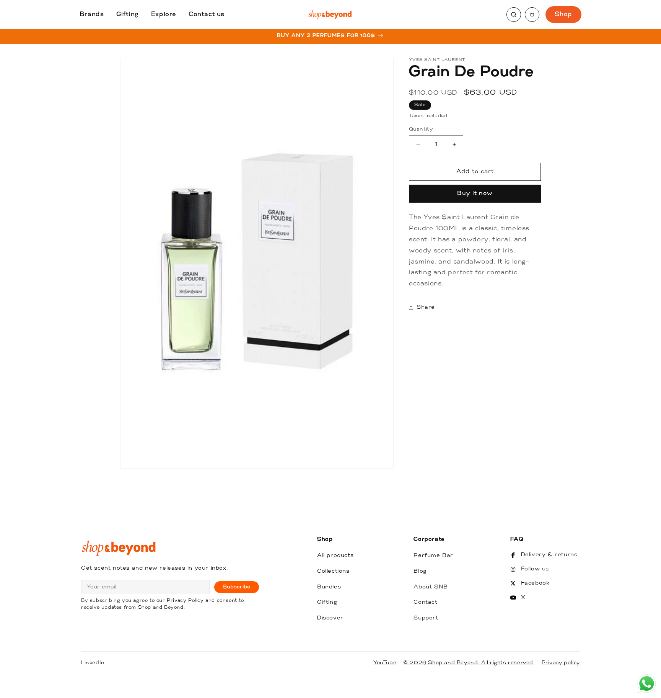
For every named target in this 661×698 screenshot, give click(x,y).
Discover (330, 618)
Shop (563, 14)
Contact (425, 602)
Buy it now (475, 194)
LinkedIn (93, 662)
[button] (532, 14)
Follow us (535, 569)
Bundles (329, 587)
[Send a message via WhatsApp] (646, 683)
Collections (333, 571)
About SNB (431, 587)
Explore (163, 14)
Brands (92, 14)
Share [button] (426, 308)
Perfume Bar (433, 556)
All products (335, 556)
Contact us (207, 14)
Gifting (127, 14)
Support (426, 618)
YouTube (384, 662)
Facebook (535, 583)
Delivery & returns (549, 555)
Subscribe (237, 587)
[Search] (513, 14)
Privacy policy (561, 662)
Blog (420, 571)
